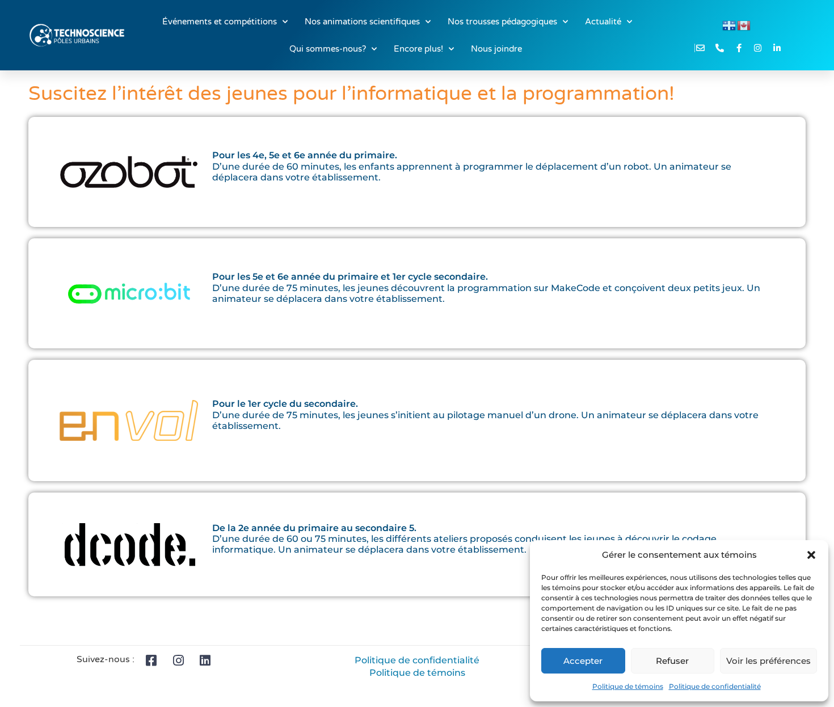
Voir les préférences (768, 660)
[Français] (729, 24)
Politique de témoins (627, 686)
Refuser (672, 660)
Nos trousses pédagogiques (502, 21)
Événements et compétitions (219, 21)
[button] (811, 555)
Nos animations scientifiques (362, 21)
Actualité (603, 21)
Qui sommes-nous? (327, 49)
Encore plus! (418, 49)
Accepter (583, 660)
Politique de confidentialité (715, 686)
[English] (744, 24)
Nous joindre (496, 49)
